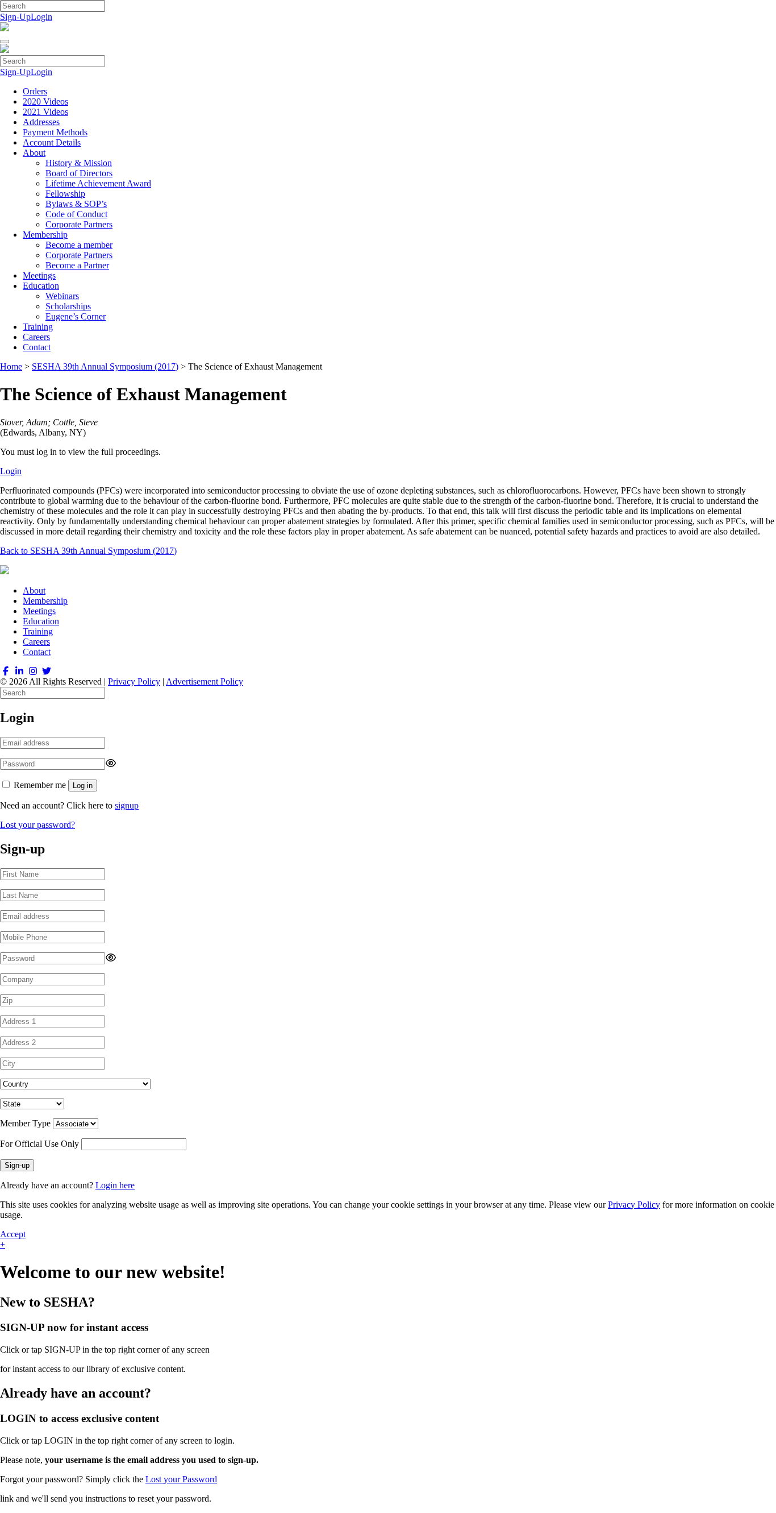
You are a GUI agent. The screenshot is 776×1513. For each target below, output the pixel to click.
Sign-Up (15, 17)
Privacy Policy (134, 681)
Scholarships (68, 306)
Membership (45, 234)
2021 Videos (45, 112)
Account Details (52, 142)
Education (41, 286)
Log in (83, 785)
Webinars (62, 296)
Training (38, 326)
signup (127, 805)
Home (11, 366)
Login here (115, 1185)
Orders (35, 91)
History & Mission (78, 163)
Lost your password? (37, 825)
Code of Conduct (76, 214)
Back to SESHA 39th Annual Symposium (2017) (88, 551)
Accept (13, 1234)
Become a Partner (77, 265)
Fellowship (65, 193)
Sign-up (17, 1165)
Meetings (39, 275)
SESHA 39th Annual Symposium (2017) (105, 366)
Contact (37, 347)
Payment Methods (55, 132)
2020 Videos (45, 101)
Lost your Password (181, 1479)
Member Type (25, 1123)
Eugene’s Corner (75, 316)
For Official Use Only (39, 1144)
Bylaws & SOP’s (76, 204)
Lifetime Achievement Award (98, 183)
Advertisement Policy (204, 681)
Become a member (78, 245)
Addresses (41, 122)
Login (41, 17)
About (34, 152)
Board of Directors (78, 173)
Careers (36, 337)
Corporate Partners (78, 224)
